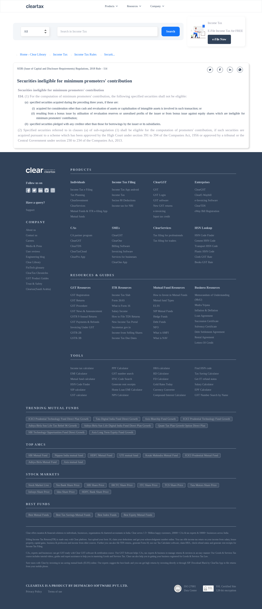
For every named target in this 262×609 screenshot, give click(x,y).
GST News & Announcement (86, 311)
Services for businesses (124, 256)
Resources (132, 6)
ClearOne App (119, 262)
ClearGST (200, 189)
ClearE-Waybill (203, 195)
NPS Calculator (120, 395)
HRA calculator (161, 368)
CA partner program (81, 235)
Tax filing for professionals (168, 235)
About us (31, 230)
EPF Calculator (203, 389)
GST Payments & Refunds (84, 322)
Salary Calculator (204, 384)
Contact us (31, 235)
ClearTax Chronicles (37, 273)
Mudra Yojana (202, 305)
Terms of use (55, 591)
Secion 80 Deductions (123, 200)
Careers (30, 240)
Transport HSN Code (206, 246)
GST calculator (78, 395)
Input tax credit (161, 216)
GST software (160, 200)
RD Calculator (161, 373)
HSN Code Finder (204, 235)
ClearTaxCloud (78, 251)
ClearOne (117, 240)
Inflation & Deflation (206, 310)
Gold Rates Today (163, 384)
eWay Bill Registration (207, 211)
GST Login (159, 195)
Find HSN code (203, 368)
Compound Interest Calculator (169, 395)
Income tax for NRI (122, 205)
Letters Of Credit (204, 342)
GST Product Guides (37, 278)
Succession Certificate (206, 321)
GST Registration (79, 295)
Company (155, 6)
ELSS (156, 305)
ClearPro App (77, 256)
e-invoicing (159, 211)
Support (30, 210)
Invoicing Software (122, 251)
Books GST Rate (204, 262)
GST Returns (77, 300)
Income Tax (118, 195)
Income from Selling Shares (127, 332)
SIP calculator (78, 389)
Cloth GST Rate (203, 256)
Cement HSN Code (205, 240)
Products (109, 6)
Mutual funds (77, 216)
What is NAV (160, 338)
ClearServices (77, 205)
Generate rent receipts (123, 384)
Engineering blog (35, 256)
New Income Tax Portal (125, 322)
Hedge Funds (160, 316)
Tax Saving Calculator (207, 373)
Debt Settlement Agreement (210, 332)
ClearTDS (200, 205)
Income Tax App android (125, 189)
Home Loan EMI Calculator (127, 389)
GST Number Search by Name (211, 395)
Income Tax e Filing (81, 189)
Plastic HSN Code (204, 251)
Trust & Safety (34, 283)
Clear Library (33, 262)
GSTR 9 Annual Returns (83, 316)
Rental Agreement (204, 337)
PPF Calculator (120, 368)
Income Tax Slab (121, 295)
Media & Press (34, 246)
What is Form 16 (121, 305)
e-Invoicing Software (206, 200)
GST (155, 189)
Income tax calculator (82, 368)
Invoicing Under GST (82, 327)
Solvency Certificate (206, 326)
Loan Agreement (204, 315)
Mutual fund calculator (82, 379)
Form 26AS (118, 300)
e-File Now (219, 39)
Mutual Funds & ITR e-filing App (88, 211)
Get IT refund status (206, 379)
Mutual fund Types (163, 300)
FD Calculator (161, 379)
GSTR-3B (75, 338)
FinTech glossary (35, 267)
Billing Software (121, 246)
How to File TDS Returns (126, 316)
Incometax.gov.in (121, 327)
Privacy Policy (34, 591)
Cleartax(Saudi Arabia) (38, 289)
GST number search (122, 373)
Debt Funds (159, 322)
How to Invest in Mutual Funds (170, 295)
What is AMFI (161, 332)
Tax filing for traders (164, 240)
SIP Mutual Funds (163, 311)
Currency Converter (164, 389)
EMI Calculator (78, 373)
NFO (156, 327)
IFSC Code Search (122, 379)
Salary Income (120, 311)
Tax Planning (77, 195)
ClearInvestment (79, 200)
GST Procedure (78, 305)
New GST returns (162, 205)
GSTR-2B (75, 332)
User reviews (33, 251)
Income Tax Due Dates (124, 338)
